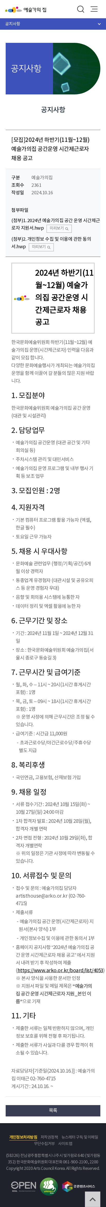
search (80, 9)
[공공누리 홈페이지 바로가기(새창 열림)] (24, 1184)
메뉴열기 (94, 9)
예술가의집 (35, 10)
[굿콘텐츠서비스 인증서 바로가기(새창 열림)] (78, 1183)
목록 (53, 1110)
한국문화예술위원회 (14, 10)
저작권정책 (49, 1137)
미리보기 (57, 228)
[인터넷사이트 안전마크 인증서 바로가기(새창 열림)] (49, 1180)
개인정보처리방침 (23, 1137)
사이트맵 (65, 1144)
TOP (92, 1199)
